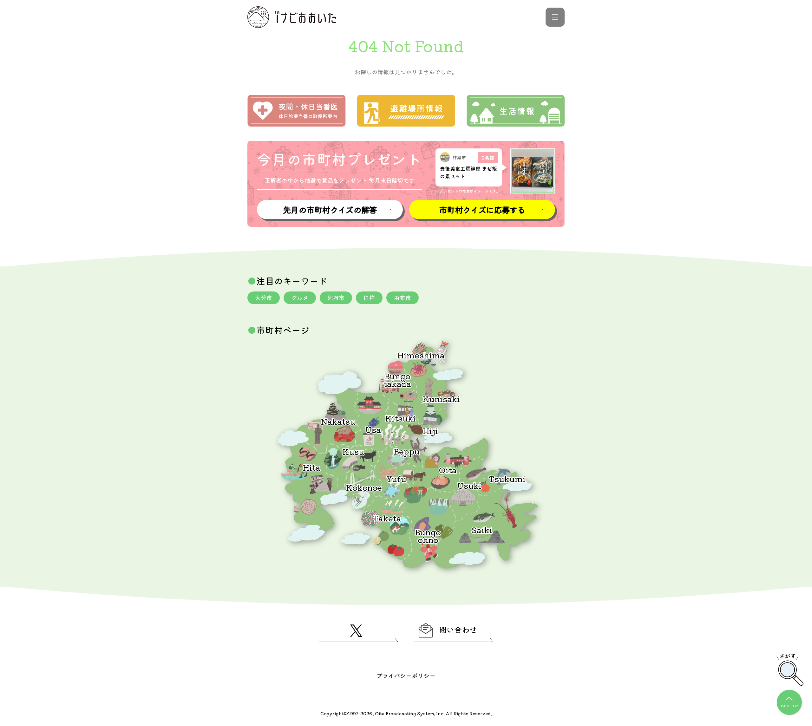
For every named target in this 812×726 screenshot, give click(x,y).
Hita (311, 467)
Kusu (353, 451)
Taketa (387, 518)
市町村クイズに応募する (482, 209)
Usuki (469, 485)
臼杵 (369, 297)
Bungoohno (428, 535)
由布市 (402, 297)
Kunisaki (441, 398)
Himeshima (421, 355)
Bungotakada (397, 379)
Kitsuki (400, 418)
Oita (448, 469)
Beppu (407, 451)
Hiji (430, 430)
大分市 (263, 297)
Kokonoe (364, 487)
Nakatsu (338, 421)
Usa (373, 429)
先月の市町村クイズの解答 (330, 209)
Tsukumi (507, 478)
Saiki (481, 529)
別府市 (335, 297)
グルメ (299, 297)
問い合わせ (458, 629)
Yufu (396, 478)
